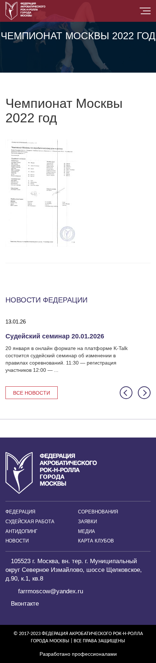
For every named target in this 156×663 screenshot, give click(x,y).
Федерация (20, 511)
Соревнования (98, 511)
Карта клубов (96, 541)
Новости (17, 541)
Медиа (86, 531)
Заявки (87, 521)
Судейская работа (29, 521)
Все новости (31, 393)
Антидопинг (21, 531)
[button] (126, 392)
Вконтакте (25, 603)
